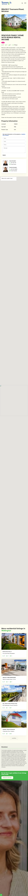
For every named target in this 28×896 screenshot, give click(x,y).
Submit (4, 155)
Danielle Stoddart (13, 167)
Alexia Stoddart (12, 161)
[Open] (25, 3)
